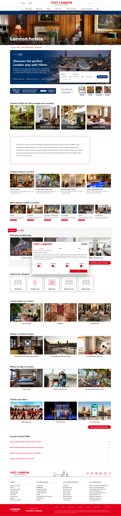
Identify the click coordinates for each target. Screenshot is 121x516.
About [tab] (79, 248)
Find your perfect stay (66, 92)
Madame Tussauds (67, 489)
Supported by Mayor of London (34, 510)
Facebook (109, 473)
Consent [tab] (41, 248)
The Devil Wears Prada (42, 491)
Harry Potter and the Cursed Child (44, 496)
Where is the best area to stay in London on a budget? (25, 453)
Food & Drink (13, 494)
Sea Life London (66, 491)
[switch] (53, 266)
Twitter (105, 473)
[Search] (99, 3)
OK (78, 271)
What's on (12, 487)
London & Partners (15, 510)
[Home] (22, 9)
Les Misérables (40, 498)
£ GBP (30, 3)
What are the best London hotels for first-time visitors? (25, 442)
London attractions (14, 491)
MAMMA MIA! (40, 487)
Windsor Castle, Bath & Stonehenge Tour (98, 485)
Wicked (38, 494)
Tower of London (66, 493)
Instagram (96, 473)
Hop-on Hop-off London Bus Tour (96, 487)
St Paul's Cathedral (67, 498)
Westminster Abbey (67, 496)
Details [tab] (60, 248)
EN (24, 3)
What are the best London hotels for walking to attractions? (27, 447)
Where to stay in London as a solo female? (22, 459)
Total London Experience (95, 491)
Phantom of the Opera (42, 489)
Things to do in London (15, 485)
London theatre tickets (15, 489)
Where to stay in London (15, 500)
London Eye (65, 485)
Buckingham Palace (67, 487)
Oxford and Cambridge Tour (95, 496)
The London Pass (67, 500)
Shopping (12, 498)
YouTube (92, 473)
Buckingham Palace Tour (95, 494)
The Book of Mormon (41, 493)
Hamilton (39, 500)
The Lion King (40, 485)
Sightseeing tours (14, 493)
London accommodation (27, 47)
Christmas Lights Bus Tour (95, 500)
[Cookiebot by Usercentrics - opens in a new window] (81, 244)
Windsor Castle (66, 494)
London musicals (14, 496)
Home (18, 47)
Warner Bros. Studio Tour (95, 498)
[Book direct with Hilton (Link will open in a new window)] (33, 91)
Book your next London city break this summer (69, 12)
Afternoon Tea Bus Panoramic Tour (97, 493)
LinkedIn (100, 473)
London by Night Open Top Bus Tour (97, 489)
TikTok (87, 473)
